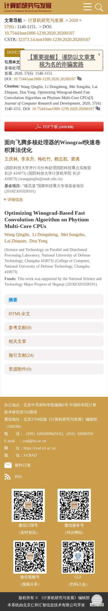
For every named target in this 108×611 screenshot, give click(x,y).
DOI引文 (14, 52)
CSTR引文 (37, 52)
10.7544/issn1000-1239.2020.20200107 (39, 33)
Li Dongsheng (45, 234)
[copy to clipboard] (97, 108)
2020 (73, 20)
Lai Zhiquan (15, 241)
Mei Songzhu (72, 234)
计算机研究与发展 (45, 20)
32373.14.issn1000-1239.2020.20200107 (54, 39)
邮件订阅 (22, 465)
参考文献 (20, 327)
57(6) (9, 26)
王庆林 (11, 159)
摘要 (13, 299)
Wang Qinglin (16, 234)
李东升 (27, 159)
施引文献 (21, 355)
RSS (18, 477)
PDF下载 (58, 127)
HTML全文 (19, 313)
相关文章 (17, 341)
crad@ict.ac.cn (34, 441)
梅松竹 (44, 159)
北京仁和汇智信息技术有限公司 (50, 605)
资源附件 (20, 369)
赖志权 (61, 159)
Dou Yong (38, 241)
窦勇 (75, 159)
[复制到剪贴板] (79, 78)
